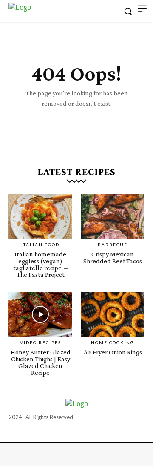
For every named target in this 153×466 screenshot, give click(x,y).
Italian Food (40, 244)
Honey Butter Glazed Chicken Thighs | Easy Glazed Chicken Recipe (41, 362)
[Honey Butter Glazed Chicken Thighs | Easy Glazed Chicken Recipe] (40, 314)
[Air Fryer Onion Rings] (112, 314)
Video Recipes (40, 342)
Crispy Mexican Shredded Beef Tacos (112, 257)
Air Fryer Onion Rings (113, 352)
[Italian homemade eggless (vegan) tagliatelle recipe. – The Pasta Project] (40, 216)
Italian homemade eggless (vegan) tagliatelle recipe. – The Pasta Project (40, 264)
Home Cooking (112, 342)
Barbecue (113, 244)
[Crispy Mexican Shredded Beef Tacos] (112, 216)
